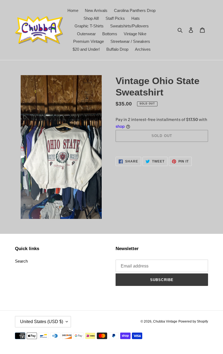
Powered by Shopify (193, 321)
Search (21, 261)
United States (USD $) (41, 321)
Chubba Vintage (165, 321)
